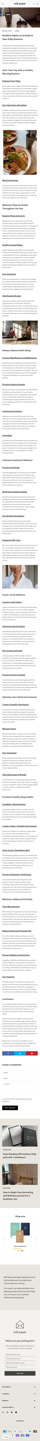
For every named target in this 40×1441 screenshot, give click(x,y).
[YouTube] (16, 1412)
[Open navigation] (3, 4)
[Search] (34, 4)
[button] (17, 1249)
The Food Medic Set (20, 1246)
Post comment (10, 1108)
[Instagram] (7, 1412)
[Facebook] (3, 1412)
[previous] (4, 1238)
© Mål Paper (20, 1421)
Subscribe (20, 1373)
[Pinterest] (11, 1412)
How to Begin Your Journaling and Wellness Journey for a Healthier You (18, 1196)
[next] (36, 1238)
